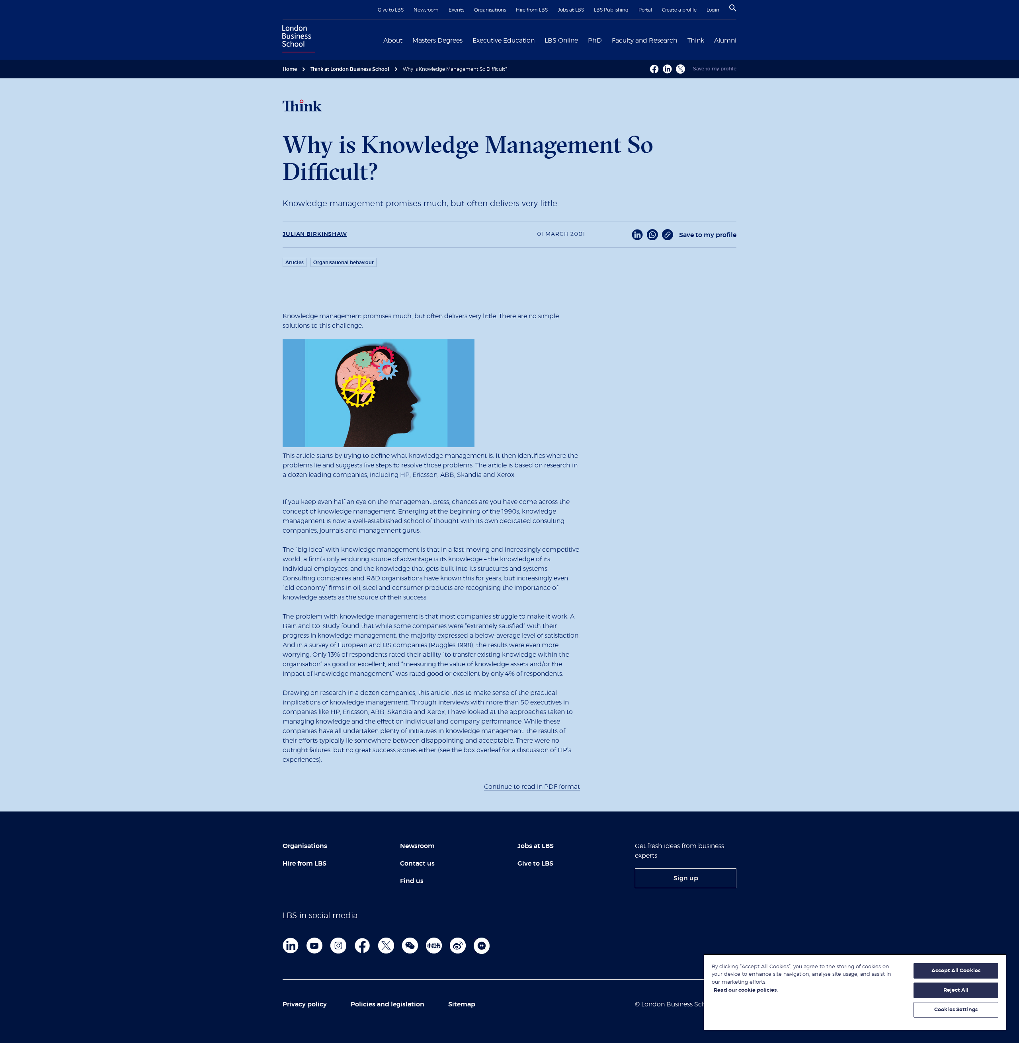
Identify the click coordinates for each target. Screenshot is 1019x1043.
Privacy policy (305, 1004)
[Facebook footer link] (362, 945)
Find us (412, 881)
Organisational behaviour (343, 262)
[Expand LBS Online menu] (583, 40)
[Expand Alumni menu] (741, 40)
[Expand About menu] (407, 40)
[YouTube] (314, 945)
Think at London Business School (349, 69)
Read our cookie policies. (746, 990)
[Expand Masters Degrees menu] (467, 40)
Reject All (955, 990)
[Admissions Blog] (482, 945)
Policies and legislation (387, 1004)
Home (290, 69)
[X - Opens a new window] (680, 69)
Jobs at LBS (571, 10)
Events (456, 10)
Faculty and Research (644, 40)
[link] (685, 878)
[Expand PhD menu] (607, 40)
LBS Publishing (611, 10)
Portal (645, 10)
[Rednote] (434, 945)
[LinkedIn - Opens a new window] (637, 234)
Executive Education (503, 40)
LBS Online (561, 40)
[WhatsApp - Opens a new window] (652, 234)
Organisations (490, 10)
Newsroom (426, 10)
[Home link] (297, 39)
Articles (294, 262)
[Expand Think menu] (709, 40)
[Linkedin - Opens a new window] (667, 69)
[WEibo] (458, 945)
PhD (595, 40)
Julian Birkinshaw (315, 234)
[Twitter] (386, 945)
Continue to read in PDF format (532, 787)
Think (695, 40)
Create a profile (679, 10)
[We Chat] (410, 945)
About (392, 40)
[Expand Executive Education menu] (539, 40)
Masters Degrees (437, 40)
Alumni (725, 40)
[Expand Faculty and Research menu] (682, 40)
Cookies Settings (956, 1009)
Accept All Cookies (955, 970)
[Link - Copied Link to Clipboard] (667, 234)
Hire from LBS (532, 10)
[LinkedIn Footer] (291, 945)
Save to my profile (714, 68)
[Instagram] (338, 945)
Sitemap (461, 1004)
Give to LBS (391, 10)
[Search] (732, 8)
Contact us (417, 863)
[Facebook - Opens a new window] (654, 69)
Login (713, 10)
